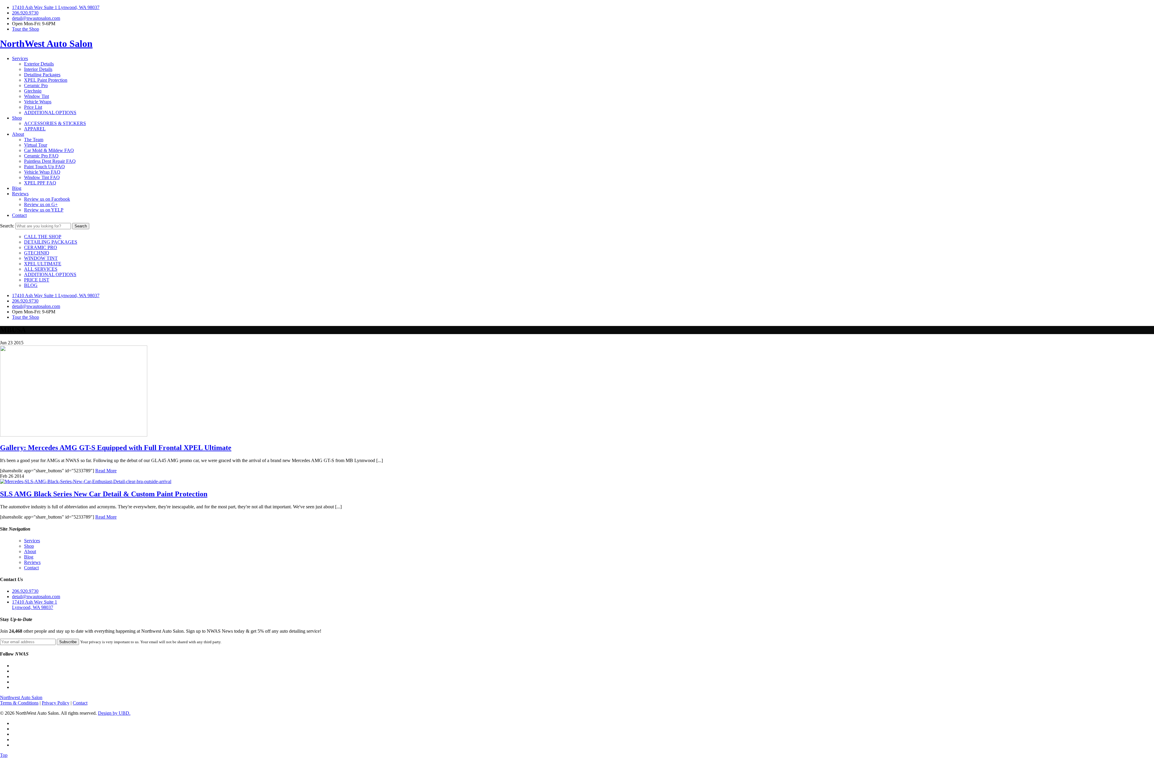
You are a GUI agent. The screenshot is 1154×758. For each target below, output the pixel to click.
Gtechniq (32, 90)
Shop (17, 117)
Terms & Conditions (19, 702)
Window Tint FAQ (42, 177)
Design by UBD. (114, 713)
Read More (106, 470)
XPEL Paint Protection (45, 80)
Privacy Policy (55, 702)
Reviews (20, 193)
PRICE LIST (36, 279)
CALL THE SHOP (42, 236)
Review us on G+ (41, 204)
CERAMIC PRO (40, 247)
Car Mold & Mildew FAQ (49, 150)
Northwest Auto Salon (21, 697)
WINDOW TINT (41, 258)
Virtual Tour (35, 145)
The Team (33, 139)
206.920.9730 (25, 12)
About (18, 134)
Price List (33, 107)
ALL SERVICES (40, 269)
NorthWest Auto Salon (46, 43)
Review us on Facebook (47, 199)
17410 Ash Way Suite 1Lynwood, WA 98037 (34, 604)
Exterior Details (39, 63)
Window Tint (36, 96)
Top (4, 755)
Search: (7, 225)
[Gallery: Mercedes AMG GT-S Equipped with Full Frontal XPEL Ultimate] (73, 434)
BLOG (31, 285)
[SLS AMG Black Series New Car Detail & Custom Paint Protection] (85, 481)
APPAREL (35, 128)
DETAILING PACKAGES (50, 242)
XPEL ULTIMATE (42, 263)
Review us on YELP (43, 209)
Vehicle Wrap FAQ (42, 172)
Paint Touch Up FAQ (44, 166)
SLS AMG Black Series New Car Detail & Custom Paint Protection (103, 494)
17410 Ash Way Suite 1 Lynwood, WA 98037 (55, 7)
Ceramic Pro (36, 85)
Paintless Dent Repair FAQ (50, 161)
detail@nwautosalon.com (36, 18)
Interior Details (38, 69)
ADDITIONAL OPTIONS (50, 112)
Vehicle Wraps (37, 101)
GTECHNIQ (36, 252)
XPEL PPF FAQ (40, 182)
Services (20, 58)
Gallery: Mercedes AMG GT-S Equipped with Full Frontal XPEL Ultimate (115, 448)
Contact (19, 215)
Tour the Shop (25, 29)
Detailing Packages (42, 74)
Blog (16, 188)
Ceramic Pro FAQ (41, 155)
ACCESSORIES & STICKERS (55, 123)
